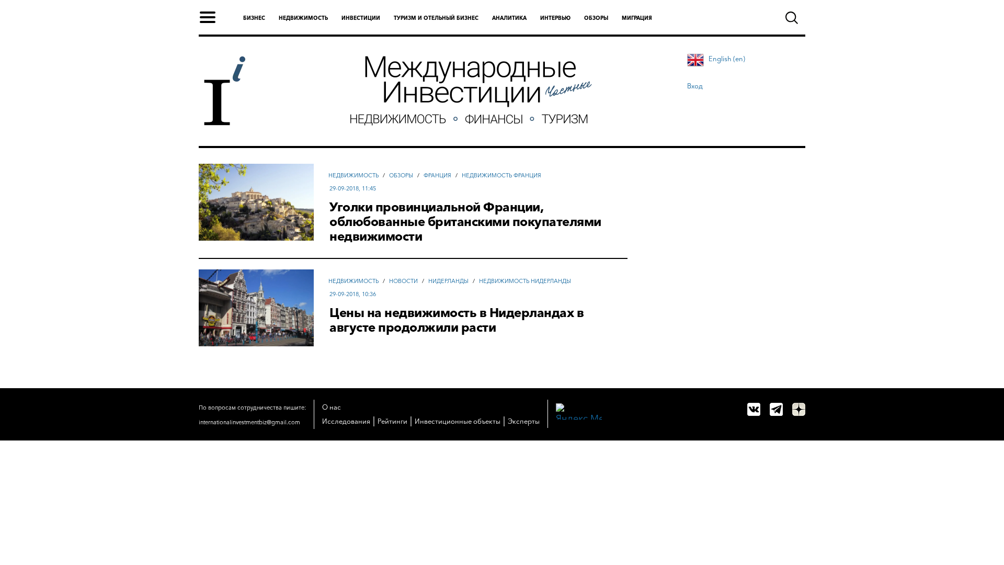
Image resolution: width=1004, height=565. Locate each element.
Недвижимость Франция (501, 175)
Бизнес (254, 18)
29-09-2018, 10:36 (352, 294)
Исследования (346, 421)
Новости (403, 281)
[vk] (753, 409)
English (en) (727, 58)
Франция (437, 175)
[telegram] (776, 409)
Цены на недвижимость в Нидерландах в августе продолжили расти (456, 320)
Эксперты (524, 421)
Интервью (555, 18)
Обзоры (596, 18)
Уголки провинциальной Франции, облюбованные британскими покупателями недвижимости (465, 222)
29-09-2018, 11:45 (352, 188)
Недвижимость (303, 18)
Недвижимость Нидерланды (525, 281)
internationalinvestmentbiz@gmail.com (249, 422)
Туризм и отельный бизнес (436, 18)
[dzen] (798, 409)
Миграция (637, 18)
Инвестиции (360, 18)
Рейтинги (392, 421)
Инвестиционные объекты (457, 421)
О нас (331, 407)
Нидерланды (448, 281)
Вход (695, 86)
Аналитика (509, 18)
